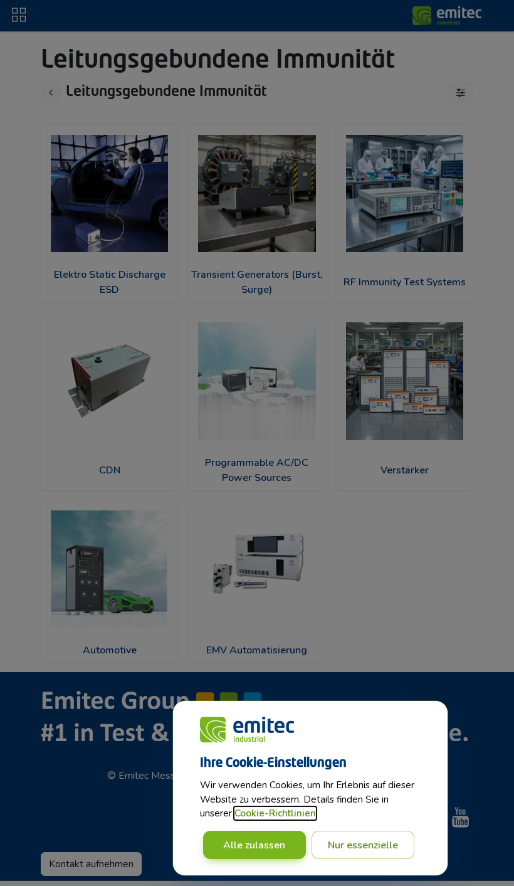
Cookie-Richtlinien (275, 813)
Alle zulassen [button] (254, 845)
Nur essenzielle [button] (363, 845)
